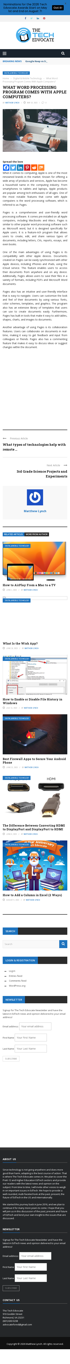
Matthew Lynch (12, 102)
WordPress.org (17, 985)
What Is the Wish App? (20, 643)
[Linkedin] (20, 167)
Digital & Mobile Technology (16, 73)
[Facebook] (6, 167)
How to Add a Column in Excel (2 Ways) (32, 895)
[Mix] (41, 167)
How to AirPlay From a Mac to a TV (29, 585)
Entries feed (15, 975)
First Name (8, 1037)
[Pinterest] (27, 167)
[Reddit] (34, 167)
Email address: (11, 1026)
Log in (12, 971)
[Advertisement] (35, 387)
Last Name (8, 1048)
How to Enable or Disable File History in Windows (32, 701)
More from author (37, 534)
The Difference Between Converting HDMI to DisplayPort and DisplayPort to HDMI (34, 827)
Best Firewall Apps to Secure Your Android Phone (34, 760)
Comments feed (17, 980)
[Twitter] (13, 167)
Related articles (13, 534)
